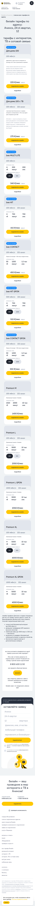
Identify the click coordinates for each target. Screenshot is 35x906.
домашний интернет (8, 851)
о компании (5, 870)
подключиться (17, 740)
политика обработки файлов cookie (20, 886)
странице (4, 892)
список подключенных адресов (11, 819)
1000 (17, 312)
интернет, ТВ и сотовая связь (10, 856)
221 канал (21, 107)
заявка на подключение (9, 827)
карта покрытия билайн (8, 822)
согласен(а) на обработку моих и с (18, 746)
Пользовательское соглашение (12, 884)
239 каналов (24, 628)
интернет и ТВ (6, 854)
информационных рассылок (8, 890)
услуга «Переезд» (7, 830)
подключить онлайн (17, 86)
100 (9, 176)
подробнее (17, 90)
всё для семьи (6, 859)
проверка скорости (7, 843)
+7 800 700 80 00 (16, 8)
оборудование (6, 840)
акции (3, 838)
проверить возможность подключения (13, 825)
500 (17, 176)
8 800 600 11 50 (4, 8)
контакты (4, 867)
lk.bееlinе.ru (18, 889)
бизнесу (4, 872)
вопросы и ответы (7, 835)
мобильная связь (7, 862)
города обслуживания (8, 816)
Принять (6, 902)
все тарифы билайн (7, 848)
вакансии (4, 875)
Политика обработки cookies (19, 899)
